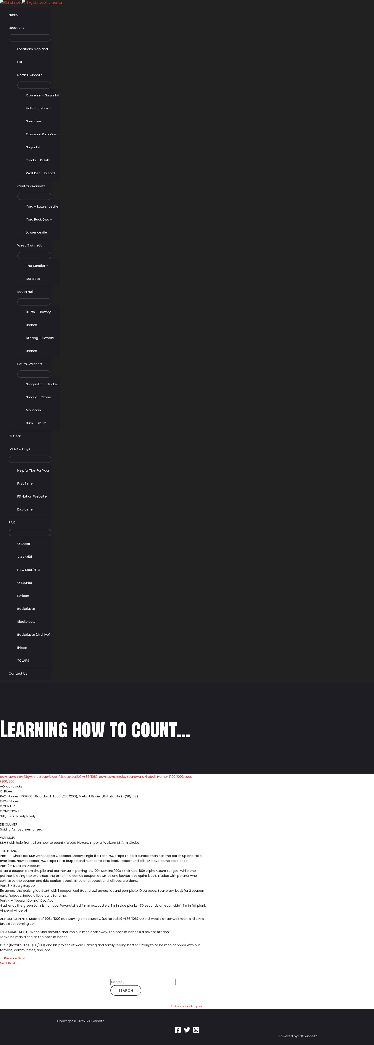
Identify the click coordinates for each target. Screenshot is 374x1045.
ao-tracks (8, 776)
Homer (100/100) (170, 776)
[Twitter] (187, 1032)
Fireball (150, 776)
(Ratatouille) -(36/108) (79, 776)
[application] (26, 27)
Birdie (120, 776)
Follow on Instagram (187, 1006)
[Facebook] (178, 1032)
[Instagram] (196, 1032)
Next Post (10, 963)
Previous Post (13, 958)
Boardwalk (135, 776)
